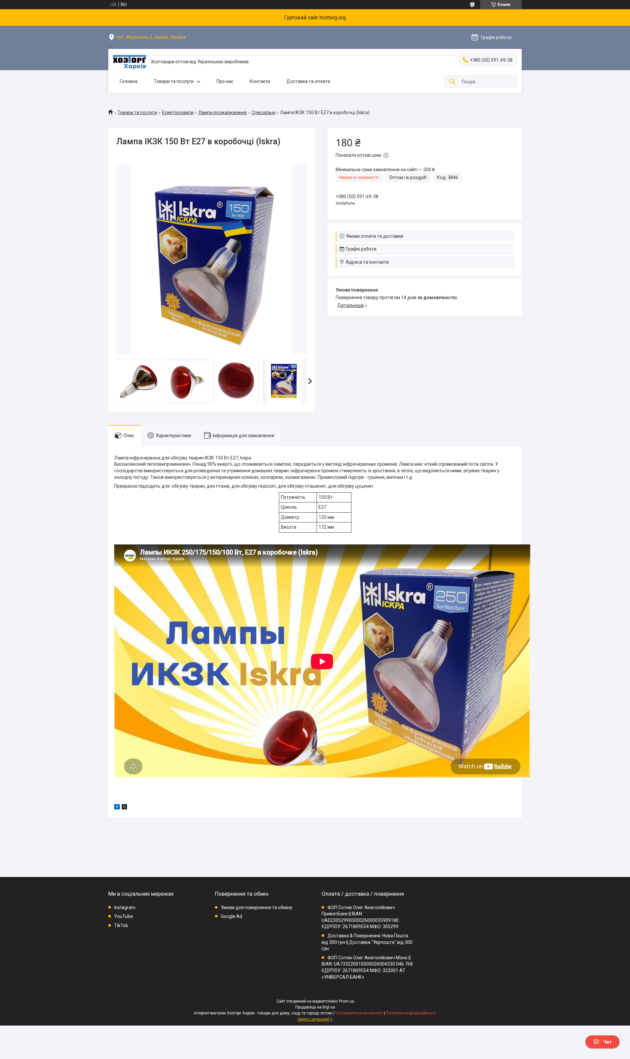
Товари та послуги (174, 81)
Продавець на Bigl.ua (315, 1007)
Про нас (225, 81)
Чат (607, 1042)
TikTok (121, 925)
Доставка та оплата (308, 81)
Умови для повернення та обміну (256, 907)
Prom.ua (346, 1001)
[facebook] (117, 807)
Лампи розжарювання (222, 112)
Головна (128, 81)
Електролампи (178, 112)
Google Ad (231, 916)
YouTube (123, 916)
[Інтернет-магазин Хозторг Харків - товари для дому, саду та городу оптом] (129, 62)
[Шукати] (452, 82)
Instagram (125, 907)
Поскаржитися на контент (359, 1013)
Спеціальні (263, 112)
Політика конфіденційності (411, 1013)
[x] (124, 807)
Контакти (260, 81)
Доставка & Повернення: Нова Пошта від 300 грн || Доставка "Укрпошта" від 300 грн (367, 942)
